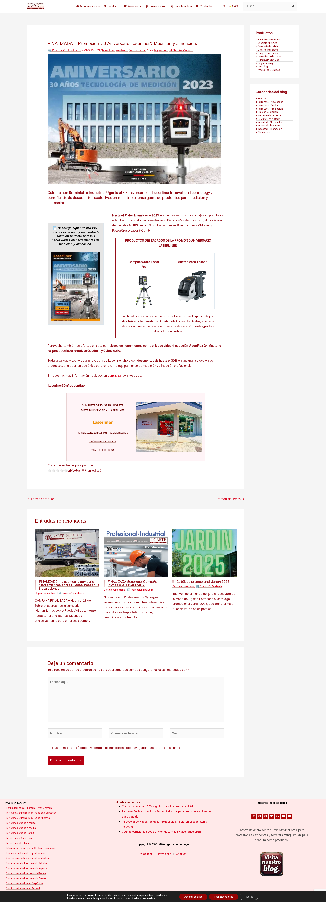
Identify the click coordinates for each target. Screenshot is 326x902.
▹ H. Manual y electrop (267, 59)
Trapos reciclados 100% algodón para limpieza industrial (157, 806)
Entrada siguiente (230, 499)
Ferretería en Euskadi (17, 843)
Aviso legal (146, 854)
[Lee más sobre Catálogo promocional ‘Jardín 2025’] (204, 553)
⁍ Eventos (261, 98)
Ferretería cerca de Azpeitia (21, 828)
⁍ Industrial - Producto (268, 125)
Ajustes (249, 896)
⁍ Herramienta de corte (268, 115)
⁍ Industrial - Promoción (269, 128)
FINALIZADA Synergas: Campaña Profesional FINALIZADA (133, 583)
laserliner (108, 50)
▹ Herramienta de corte (268, 56)
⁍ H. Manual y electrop (268, 118)
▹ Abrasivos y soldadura (268, 39)
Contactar (206, 6)
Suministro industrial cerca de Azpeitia (26, 868)
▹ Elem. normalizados (267, 49)
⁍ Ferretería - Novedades (269, 101)
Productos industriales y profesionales (26, 853)
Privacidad (164, 854)
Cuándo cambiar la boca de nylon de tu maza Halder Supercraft (161, 831)
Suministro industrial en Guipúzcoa (24, 883)
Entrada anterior (41, 499)
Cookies (181, 854)
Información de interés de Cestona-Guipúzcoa (30, 848)
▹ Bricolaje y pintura (266, 42)
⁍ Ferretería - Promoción (269, 108)
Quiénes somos (90, 6)
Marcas (133, 6)
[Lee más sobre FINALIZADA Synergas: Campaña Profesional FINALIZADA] (136, 553)
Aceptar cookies (193, 896)
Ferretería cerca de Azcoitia (21, 823)
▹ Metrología (262, 66)
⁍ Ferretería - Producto (268, 105)
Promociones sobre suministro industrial (27, 858)
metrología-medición (131, 50)
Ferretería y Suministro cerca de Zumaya (28, 818)
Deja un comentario (45, 593)
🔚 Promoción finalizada (64, 50)
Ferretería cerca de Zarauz (20, 833)
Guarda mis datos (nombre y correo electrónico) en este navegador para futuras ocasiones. (116, 748)
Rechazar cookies (223, 896)
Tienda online (183, 6)
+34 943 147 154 (106, 450)
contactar (115, 375)
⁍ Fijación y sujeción (267, 111)
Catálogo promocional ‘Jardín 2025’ (203, 581)
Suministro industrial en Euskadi (23, 888)
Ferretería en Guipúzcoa (19, 838)
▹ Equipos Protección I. (268, 53)
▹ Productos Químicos (268, 69)
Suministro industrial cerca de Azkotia (26, 863)
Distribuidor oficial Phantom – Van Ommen (29, 808)
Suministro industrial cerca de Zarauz (26, 878)
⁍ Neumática (263, 132)
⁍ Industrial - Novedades (269, 122)
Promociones (158, 6)
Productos (114, 6)
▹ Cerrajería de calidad (267, 46)
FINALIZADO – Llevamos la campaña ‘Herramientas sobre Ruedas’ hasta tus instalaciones (69, 585)
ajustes (151, 898)
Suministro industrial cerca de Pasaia (26, 873)
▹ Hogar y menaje (265, 63)
